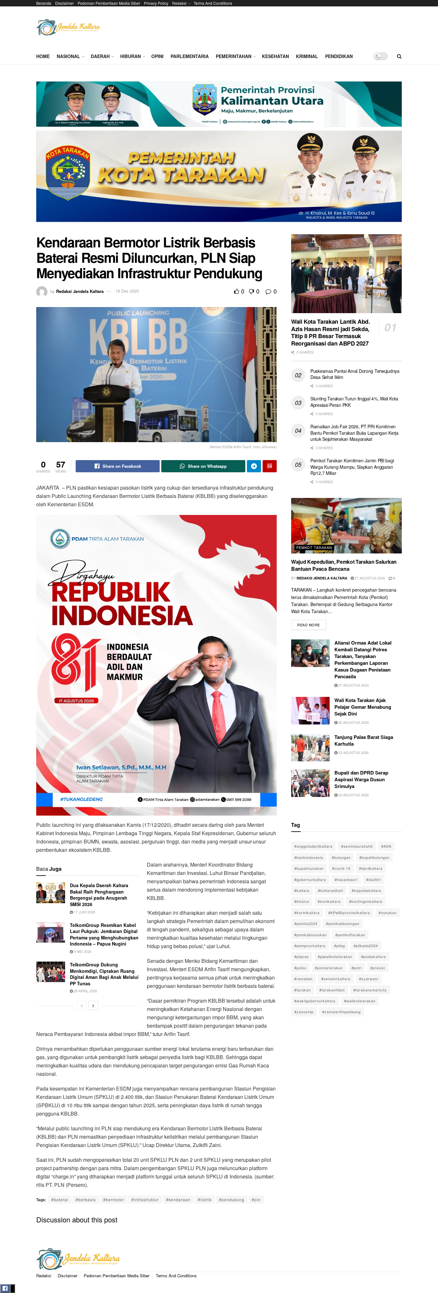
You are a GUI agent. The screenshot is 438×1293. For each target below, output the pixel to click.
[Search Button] (399, 56)
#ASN (386, 846)
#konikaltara (329, 901)
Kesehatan (275, 56)
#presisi (377, 967)
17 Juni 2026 (84, 911)
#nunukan (388, 912)
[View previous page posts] (82, 1005)
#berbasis (86, 1199)
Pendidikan (339, 56)
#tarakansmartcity (370, 989)
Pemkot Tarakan (314, 547)
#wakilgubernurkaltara (314, 1000)
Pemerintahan (233, 56)
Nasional (68, 56)
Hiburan (130, 56)
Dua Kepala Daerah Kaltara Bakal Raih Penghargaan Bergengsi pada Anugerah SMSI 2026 (99, 894)
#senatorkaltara (335, 978)
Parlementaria (190, 56)
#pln (256, 1199)
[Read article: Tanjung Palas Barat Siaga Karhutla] (310, 747)
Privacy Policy (156, 3)
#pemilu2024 (305, 923)
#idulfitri (373, 879)
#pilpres (301, 956)
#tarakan (302, 989)
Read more (311, 623)
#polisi (300, 967)
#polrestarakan (329, 967)
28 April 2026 (85, 990)
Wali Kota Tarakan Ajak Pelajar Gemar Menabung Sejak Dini (362, 707)
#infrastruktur (145, 1199)
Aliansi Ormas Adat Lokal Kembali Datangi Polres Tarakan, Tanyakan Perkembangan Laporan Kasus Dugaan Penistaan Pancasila (363, 659)
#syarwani (368, 978)
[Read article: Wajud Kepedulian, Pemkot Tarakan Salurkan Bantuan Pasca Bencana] (346, 525)
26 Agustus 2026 (353, 722)
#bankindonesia (308, 857)
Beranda (43, 3)
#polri (356, 967)
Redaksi (179, 3)
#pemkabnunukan (310, 934)
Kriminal (307, 56)
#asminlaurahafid (357, 846)
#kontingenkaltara (365, 901)
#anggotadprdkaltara (313, 846)
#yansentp (304, 1011)
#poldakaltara (373, 956)
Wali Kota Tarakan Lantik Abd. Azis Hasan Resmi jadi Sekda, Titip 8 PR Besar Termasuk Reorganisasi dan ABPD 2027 (330, 332)
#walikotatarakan (359, 1000)
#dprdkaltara (371, 868)
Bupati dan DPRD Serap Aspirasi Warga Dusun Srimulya (361, 779)
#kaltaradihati (330, 890)
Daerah (100, 56)
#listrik (205, 1199)
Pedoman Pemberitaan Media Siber (109, 3)
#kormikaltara (307, 912)
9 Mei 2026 (82, 951)
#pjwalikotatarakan (335, 956)
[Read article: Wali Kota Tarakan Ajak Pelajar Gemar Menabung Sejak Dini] (310, 710)
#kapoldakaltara (366, 890)
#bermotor (113, 1199)
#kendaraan (178, 1199)
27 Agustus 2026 (369, 577)
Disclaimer (64, 3)
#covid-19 (341, 868)
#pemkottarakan (350, 934)
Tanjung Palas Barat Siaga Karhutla (363, 740)
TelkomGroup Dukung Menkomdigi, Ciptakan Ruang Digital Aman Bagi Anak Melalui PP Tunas (104, 974)
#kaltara (301, 890)
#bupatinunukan (309, 868)
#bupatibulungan (374, 857)
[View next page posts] (93, 1005)
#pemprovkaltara (309, 945)
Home (43, 56)
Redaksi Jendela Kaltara (80, 291)
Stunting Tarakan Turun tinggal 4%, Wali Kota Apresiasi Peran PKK (354, 401)
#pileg (339, 945)
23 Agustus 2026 (353, 752)
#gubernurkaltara (310, 879)
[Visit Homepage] (68, 27)
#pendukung (231, 1199)
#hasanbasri (346, 879)
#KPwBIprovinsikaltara (349, 912)
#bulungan (341, 857)
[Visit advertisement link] (219, 154)
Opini (157, 56)
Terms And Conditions (213, 3)
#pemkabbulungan (342, 923)
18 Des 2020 (127, 291)
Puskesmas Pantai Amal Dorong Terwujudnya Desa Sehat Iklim (355, 374)
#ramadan (303, 978)
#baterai (59, 1199)
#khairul (301, 901)
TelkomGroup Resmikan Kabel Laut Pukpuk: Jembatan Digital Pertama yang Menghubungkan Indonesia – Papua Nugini (104, 934)
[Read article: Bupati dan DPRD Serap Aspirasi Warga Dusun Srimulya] (310, 783)
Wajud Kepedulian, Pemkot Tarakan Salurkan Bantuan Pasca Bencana (344, 565)
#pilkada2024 (366, 945)
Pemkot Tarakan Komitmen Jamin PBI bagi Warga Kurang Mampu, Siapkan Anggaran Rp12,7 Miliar (352, 466)
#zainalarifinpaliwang (341, 1011)
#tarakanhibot (332, 989)
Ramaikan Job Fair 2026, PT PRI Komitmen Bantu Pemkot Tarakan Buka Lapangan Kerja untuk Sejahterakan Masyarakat (354, 432)
